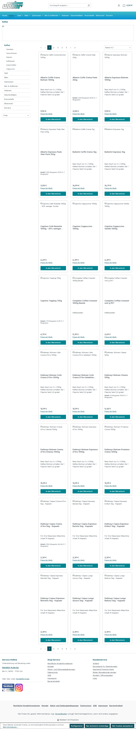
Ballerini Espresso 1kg (115, 152)
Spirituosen (8, 82)
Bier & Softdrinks (11, 86)
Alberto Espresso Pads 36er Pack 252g (51, 153)
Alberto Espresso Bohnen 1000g (116, 78)
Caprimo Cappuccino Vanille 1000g (114, 227)
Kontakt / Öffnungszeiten (103, 675)
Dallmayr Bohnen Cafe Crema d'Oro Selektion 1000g (83, 376)
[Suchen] (88, 5)
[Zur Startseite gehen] (12, 5)
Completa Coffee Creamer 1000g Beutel (85, 302)
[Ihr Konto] (118, 5)
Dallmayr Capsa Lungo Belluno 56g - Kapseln (115, 599)
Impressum (52, 678)
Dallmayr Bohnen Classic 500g (116, 376)
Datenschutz (52, 672)
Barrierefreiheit (53, 681)
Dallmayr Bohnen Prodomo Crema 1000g (117, 450)
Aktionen (7, 90)
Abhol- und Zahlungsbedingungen (61, 669)
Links (95, 678)
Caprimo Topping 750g (51, 301)
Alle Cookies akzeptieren (122, 726)
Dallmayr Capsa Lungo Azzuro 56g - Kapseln (83, 599)
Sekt (6, 73)
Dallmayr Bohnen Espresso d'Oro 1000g (85, 450)
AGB (49, 675)
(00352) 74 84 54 (10, 668)
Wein (6, 77)
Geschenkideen (10, 95)
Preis (6, 115)
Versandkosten (61, 714)
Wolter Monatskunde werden (104, 672)
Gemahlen (9, 49)
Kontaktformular (22, 679)
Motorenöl (8, 103)
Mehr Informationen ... (10, 727)
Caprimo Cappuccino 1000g (82, 227)
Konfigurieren (77, 726)
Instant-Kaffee (11, 65)
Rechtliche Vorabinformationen (60, 663)
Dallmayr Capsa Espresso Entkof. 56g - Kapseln (117, 525)
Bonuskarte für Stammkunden (105, 666)
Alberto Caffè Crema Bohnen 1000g (50, 78)
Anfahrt (96, 663)
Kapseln (9, 57)
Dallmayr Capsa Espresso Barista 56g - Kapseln (85, 525)
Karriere (7, 108)
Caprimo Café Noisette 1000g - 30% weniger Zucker (51, 227)
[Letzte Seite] (75, 47)
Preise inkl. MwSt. (46, 114)
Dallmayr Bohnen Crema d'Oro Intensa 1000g (51, 450)
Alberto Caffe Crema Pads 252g (85, 78)
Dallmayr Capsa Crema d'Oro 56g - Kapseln (51, 525)
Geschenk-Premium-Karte (103, 669)
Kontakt (50, 666)
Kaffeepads (10, 61)
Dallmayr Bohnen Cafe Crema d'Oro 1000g (51, 376)
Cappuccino (10, 69)
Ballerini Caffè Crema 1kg (84, 152)
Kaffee (7, 45)
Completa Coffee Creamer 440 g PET (117, 302)
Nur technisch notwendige (97, 726)
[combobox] (67, 5)
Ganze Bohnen (11, 53)
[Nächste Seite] (71, 47)
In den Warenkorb (53, 119)
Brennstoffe (9, 99)
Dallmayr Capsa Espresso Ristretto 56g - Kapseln (52, 599)
